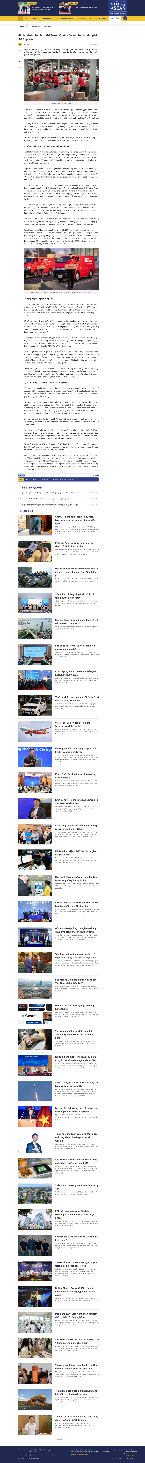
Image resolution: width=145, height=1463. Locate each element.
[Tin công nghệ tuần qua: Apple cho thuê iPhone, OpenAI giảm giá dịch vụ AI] (35, 1373)
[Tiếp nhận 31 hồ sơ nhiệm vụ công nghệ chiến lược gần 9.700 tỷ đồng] (35, 1425)
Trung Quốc (54, 479)
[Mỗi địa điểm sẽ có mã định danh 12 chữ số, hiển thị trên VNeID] (35, 628)
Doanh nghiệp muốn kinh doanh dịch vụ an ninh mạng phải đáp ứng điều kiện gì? (76, 572)
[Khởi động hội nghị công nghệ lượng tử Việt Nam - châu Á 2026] (35, 808)
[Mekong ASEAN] (118, 7)
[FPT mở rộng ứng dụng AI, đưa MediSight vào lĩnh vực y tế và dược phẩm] (35, 1219)
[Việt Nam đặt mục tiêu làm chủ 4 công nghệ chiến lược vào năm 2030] (35, 1168)
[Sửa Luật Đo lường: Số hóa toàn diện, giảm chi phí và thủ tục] (35, 654)
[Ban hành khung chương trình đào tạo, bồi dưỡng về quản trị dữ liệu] (35, 885)
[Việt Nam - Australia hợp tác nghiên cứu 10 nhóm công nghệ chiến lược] (35, 1348)
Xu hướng (47, 26)
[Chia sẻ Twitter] (20, 61)
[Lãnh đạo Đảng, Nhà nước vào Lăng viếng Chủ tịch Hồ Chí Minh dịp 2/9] (24, 8)
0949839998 (129, 1458)
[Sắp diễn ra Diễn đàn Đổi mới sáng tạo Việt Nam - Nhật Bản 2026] (35, 988)
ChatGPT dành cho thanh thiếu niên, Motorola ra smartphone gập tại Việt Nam (75, 520)
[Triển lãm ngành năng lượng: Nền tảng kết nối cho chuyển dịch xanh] (35, 1399)
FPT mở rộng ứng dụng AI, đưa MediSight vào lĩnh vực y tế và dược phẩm (74, 1214)
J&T (20, 44)
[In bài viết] (20, 67)
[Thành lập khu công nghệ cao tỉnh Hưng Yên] (35, 1194)
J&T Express (27, 44)
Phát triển (71, 479)
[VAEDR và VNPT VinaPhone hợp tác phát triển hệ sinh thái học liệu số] (35, 1271)
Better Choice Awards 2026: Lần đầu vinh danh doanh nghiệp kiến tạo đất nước (75, 1291)
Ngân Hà (96, 475)
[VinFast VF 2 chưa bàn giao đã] (35, 705)
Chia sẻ (22, 475)
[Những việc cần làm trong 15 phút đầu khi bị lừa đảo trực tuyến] (35, 757)
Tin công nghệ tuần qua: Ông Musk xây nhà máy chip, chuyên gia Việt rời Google (76, 1137)
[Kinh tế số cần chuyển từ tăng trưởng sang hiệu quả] (35, 782)
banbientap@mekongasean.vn (79, 1454)
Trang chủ (23, 26)
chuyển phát (44, 479)
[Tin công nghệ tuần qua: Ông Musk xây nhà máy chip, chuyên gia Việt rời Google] (35, 1142)
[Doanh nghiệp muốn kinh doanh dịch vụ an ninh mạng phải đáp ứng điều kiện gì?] (35, 577)
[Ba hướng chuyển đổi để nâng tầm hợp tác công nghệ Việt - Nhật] (35, 834)
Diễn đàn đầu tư (84, 18)
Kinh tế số (115, 18)
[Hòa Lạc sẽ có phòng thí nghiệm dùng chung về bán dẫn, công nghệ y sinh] (35, 937)
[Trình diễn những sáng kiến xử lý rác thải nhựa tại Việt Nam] (35, 603)
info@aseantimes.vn (131, 1456)
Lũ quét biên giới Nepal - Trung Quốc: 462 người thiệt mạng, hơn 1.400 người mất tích (49, 493)
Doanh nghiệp (47, 18)
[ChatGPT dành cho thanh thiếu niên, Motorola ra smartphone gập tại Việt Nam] (35, 525)
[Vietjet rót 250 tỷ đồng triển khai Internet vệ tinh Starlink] (35, 731)
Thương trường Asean (65, 18)
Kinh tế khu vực (101, 18)
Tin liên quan (31, 487)
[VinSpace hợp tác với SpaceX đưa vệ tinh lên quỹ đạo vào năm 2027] (35, 1091)
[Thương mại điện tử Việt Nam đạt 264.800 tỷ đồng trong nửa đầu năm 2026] (35, 1039)
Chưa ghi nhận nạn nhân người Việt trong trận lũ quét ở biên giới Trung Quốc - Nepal (49, 505)
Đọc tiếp (27, 511)
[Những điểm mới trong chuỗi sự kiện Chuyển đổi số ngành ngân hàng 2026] (35, 1065)
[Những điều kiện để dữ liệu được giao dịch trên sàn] (35, 859)
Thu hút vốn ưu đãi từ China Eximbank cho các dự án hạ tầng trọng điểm (45, 499)
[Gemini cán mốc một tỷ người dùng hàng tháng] (35, 1014)
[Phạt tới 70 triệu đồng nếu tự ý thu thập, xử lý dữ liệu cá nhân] (35, 551)
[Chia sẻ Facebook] (20, 56)
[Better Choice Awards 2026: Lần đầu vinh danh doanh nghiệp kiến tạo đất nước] (35, 1296)
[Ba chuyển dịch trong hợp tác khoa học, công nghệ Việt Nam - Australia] (35, 1116)
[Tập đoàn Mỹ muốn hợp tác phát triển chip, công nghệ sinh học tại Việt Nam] (35, 962)
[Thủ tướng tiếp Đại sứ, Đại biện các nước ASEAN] (65, 8)
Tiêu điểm (32, 3)
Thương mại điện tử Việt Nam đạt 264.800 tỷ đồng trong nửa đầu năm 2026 (74, 1034)
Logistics (63, 479)
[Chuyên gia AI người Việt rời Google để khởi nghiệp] (35, 1245)
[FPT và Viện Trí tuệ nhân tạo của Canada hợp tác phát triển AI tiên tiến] (35, 911)
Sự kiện (35, 18)
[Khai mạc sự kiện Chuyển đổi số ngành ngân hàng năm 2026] (35, 680)
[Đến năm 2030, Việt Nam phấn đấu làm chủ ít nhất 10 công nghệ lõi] (35, 1322)
